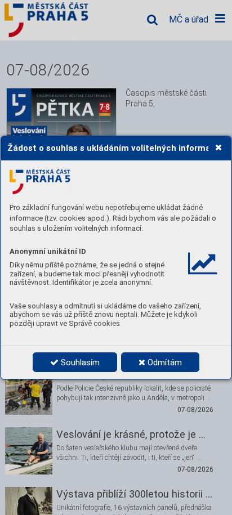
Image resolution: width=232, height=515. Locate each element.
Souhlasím (79, 362)
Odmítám (163, 362)
